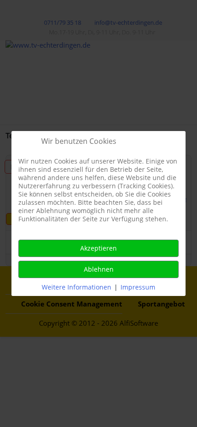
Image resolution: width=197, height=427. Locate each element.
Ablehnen (99, 269)
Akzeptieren (98, 248)
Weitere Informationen (76, 287)
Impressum (137, 287)
